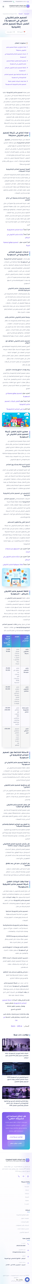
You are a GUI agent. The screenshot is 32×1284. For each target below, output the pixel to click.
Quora (13, 1026)
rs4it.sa (19, 1026)
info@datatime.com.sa (21, 1)
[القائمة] (3, 7)
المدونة (21, 14)
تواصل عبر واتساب (16, 1137)
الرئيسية (26, 14)
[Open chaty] (27, 1279)
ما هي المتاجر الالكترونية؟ (15, 409)
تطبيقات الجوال (25, 1218)
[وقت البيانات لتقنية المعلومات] (19, 7)
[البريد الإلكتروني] (23, 1176)
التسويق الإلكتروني (24, 1232)
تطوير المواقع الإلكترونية (23, 1215)
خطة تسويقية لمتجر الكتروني (13, 564)
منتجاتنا (27, 1193)
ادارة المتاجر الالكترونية (15, 230)
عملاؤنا (27, 1200)
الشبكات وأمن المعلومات (22, 1225)
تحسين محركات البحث (23, 1229)
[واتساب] (28, 1176)
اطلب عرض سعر (16, 1143)
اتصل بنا (27, 1204)
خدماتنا (27, 1190)
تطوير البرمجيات (25, 1222)
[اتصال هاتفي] (19, 1176)
